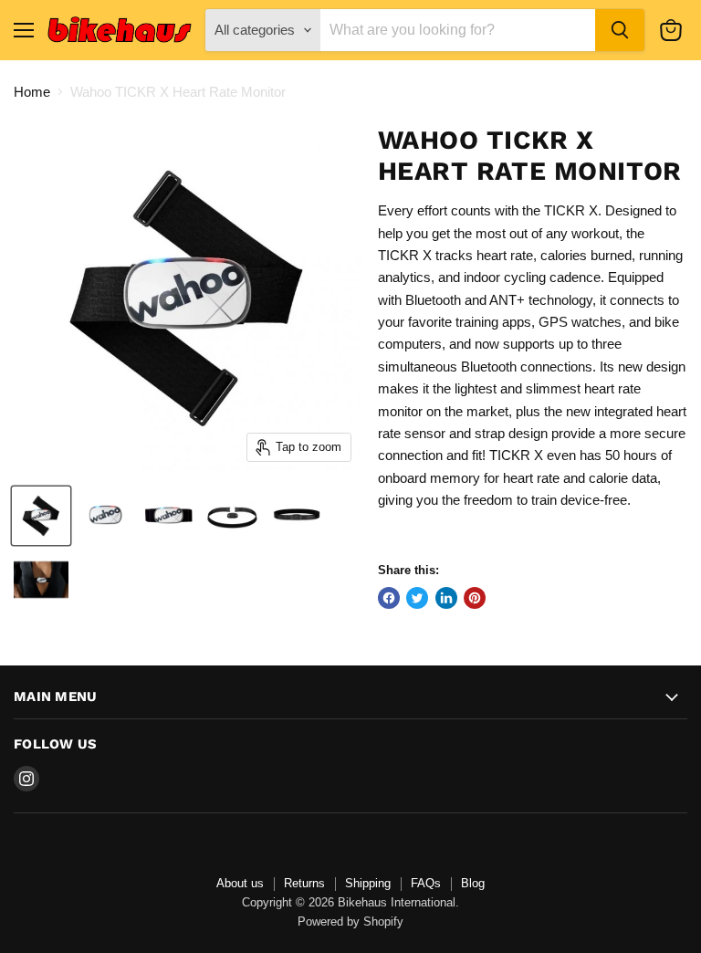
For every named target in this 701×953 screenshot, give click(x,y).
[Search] (619, 30)
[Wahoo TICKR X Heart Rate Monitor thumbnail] (41, 516)
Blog (473, 883)
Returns (304, 883)
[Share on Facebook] (389, 598)
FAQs (426, 883)
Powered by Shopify (350, 921)
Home (32, 91)
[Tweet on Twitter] (417, 598)
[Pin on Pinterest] (475, 598)
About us (240, 883)
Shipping (368, 883)
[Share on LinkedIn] (446, 598)
